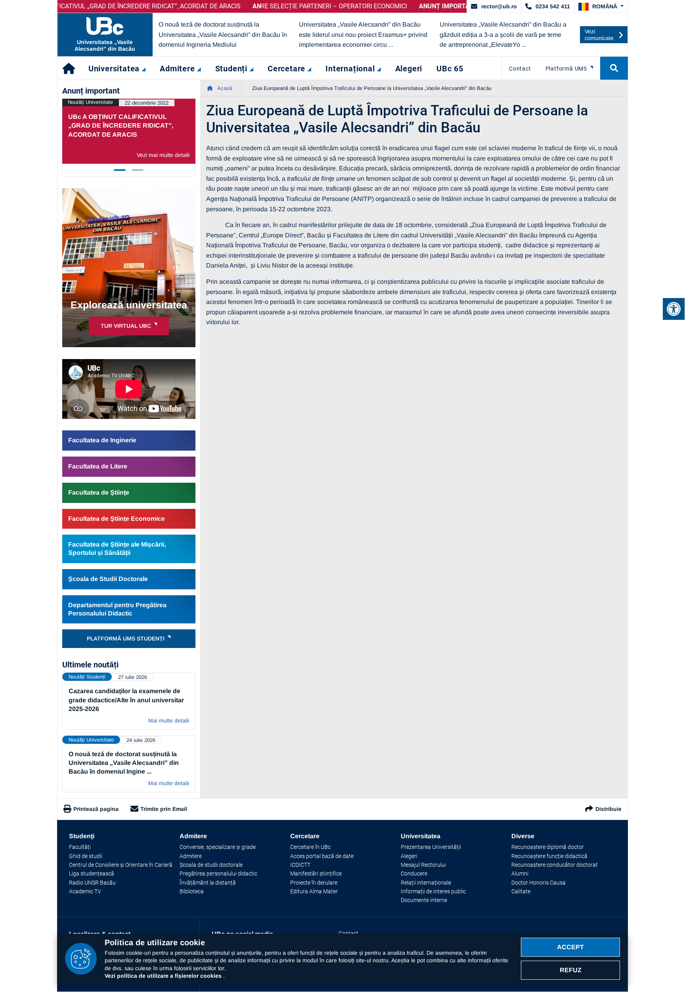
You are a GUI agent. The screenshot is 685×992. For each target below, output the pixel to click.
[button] (601, 7)
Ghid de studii (85, 856)
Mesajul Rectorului (423, 865)
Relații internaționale (426, 882)
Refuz (571, 970)
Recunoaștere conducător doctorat (554, 865)
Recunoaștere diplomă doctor (547, 847)
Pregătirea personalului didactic (218, 873)
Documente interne (424, 900)
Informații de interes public (433, 891)
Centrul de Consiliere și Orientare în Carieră (120, 865)
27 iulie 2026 (132, 677)
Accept (570, 947)
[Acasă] (69, 68)
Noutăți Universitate (90, 102)
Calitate (520, 891)
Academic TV (85, 891)
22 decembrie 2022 (146, 103)
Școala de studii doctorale (211, 865)
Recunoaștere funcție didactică (549, 856)
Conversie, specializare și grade (218, 847)
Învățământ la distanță (208, 882)
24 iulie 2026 (140, 740)
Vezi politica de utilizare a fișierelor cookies (164, 976)
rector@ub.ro (499, 6)
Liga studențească (91, 873)
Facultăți (80, 847)
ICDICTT (300, 865)
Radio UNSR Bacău (92, 882)
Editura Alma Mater (314, 891)
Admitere (191, 856)
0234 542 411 (553, 6)
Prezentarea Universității (431, 847)
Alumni (519, 873)
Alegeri (409, 856)
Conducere (414, 873)
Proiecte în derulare (313, 882)
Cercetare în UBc (310, 847)
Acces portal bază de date (322, 856)
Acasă (224, 88)
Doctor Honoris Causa (538, 882)
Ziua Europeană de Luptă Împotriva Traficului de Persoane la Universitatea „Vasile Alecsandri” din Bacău (372, 88)
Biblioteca (192, 891)
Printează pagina (96, 809)
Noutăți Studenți (87, 677)
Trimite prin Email (163, 809)
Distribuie (608, 809)
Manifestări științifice (316, 873)
